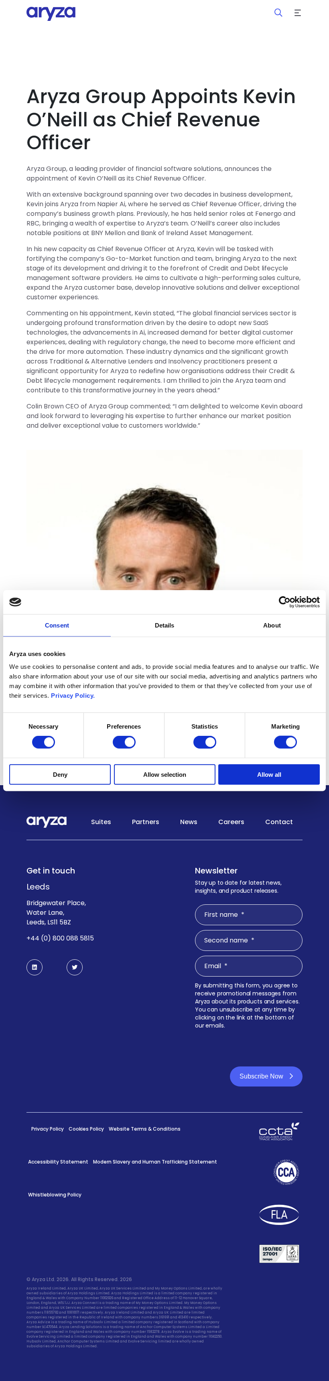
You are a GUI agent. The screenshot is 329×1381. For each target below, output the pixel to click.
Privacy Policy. (73, 695)
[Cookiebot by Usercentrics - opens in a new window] (285, 602)
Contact (279, 822)
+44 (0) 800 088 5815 (60, 938)
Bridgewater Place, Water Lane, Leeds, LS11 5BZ (56, 912)
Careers (231, 822)
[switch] (124, 742)
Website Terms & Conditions (145, 1128)
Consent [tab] (57, 625)
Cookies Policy (86, 1128)
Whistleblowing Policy (54, 1194)
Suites (101, 822)
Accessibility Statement (58, 1161)
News (188, 822)
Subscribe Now (261, 1076)
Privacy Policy (47, 1128)
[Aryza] (50, 14)
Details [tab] (165, 625)
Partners (145, 822)
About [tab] (272, 625)
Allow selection (164, 774)
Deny (60, 774)
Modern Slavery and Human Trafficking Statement (155, 1161)
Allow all (269, 774)
